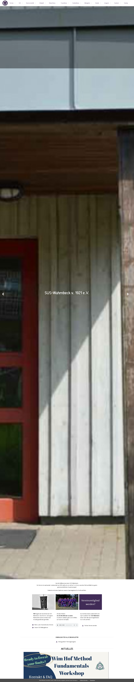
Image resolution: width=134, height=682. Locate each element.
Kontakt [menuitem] (97, 3)
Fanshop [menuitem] (126, 3)
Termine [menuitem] (11, 3)
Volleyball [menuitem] (41, 3)
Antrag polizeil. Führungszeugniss (67, 642)
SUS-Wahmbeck (5, 3)
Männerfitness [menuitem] (52, 3)
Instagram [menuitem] (106, 3)
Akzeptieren (92, 680)
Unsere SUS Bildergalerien (41, 627)
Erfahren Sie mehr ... (84, 680)
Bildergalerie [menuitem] (87, 3)
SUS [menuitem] (20, 3)
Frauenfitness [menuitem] (64, 3)
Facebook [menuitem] (116, 3)
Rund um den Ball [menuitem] (30, 3)
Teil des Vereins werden (90, 625)
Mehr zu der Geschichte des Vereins (43, 625)
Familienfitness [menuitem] (75, 3)
